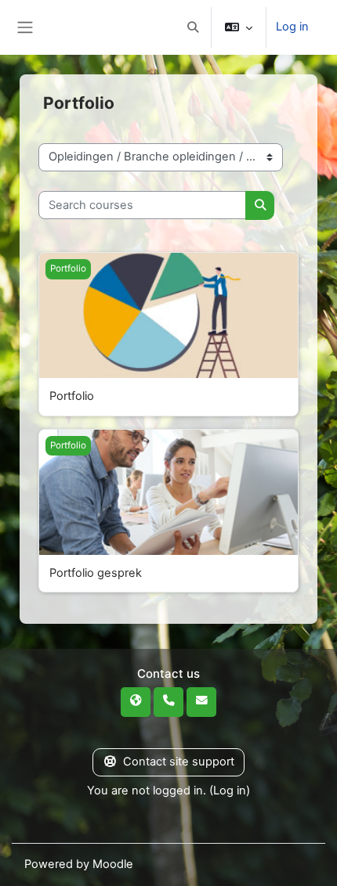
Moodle (112, 864)
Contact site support (178, 762)
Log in (292, 27)
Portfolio (71, 396)
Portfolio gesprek (95, 573)
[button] (193, 27)
